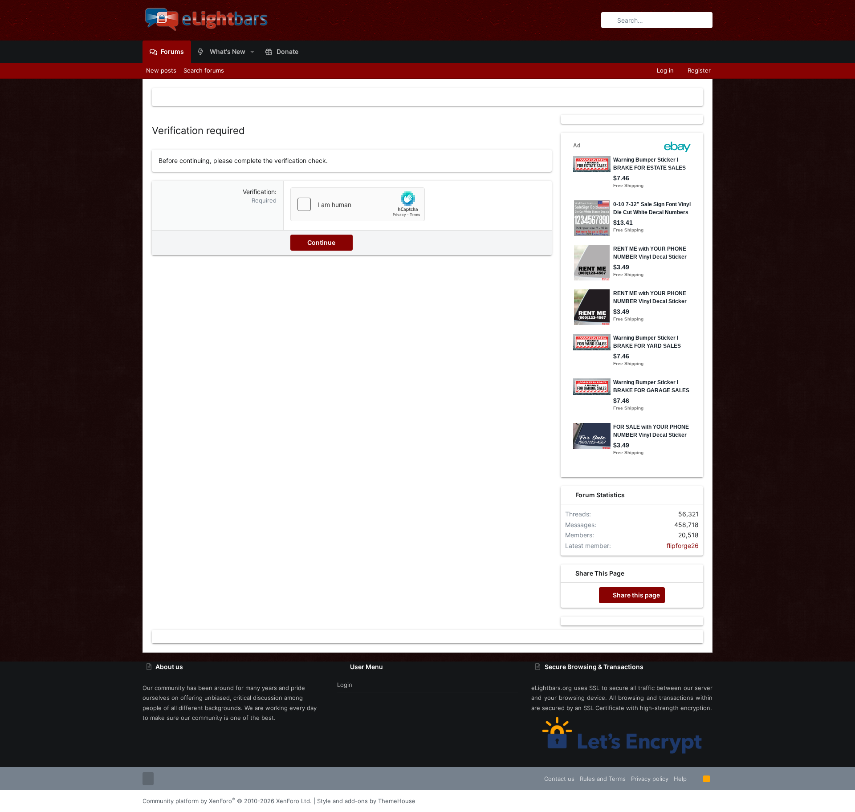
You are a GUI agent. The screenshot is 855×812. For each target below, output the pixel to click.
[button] (252, 51)
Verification (259, 191)
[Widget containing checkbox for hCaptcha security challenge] (357, 204)
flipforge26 (683, 545)
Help (680, 778)
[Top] (694, 778)
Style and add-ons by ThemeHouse (366, 800)
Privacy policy (649, 778)
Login (344, 684)
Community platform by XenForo (227, 800)
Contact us (559, 778)
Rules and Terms (603, 778)
